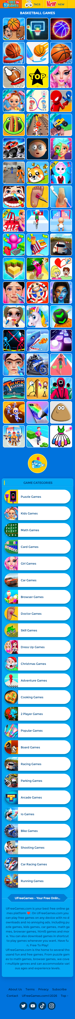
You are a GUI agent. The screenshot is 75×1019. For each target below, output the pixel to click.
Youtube (33, 1006)
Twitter (23, 1006)
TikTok (42, 1006)
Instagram (52, 1006)
